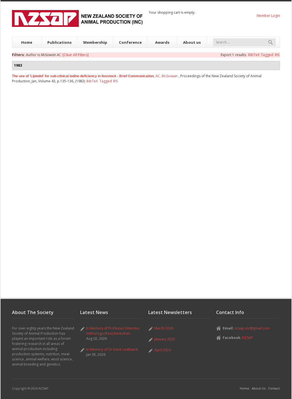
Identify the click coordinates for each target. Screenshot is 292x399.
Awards (162, 42)
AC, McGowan (166, 76)
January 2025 (164, 339)
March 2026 (163, 328)
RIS (277, 54)
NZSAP (247, 337)
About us (192, 42)
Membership (95, 42)
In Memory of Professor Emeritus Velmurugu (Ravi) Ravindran (112, 331)
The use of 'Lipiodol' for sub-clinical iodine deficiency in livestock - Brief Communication (83, 76)
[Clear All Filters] (75, 54)
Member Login (268, 15)
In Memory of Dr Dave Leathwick (112, 349)
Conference (130, 42)
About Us (258, 388)
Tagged (267, 54)
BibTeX (253, 54)
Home (26, 42)
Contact (274, 388)
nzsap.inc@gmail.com (252, 328)
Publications (59, 42)
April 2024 (162, 350)
